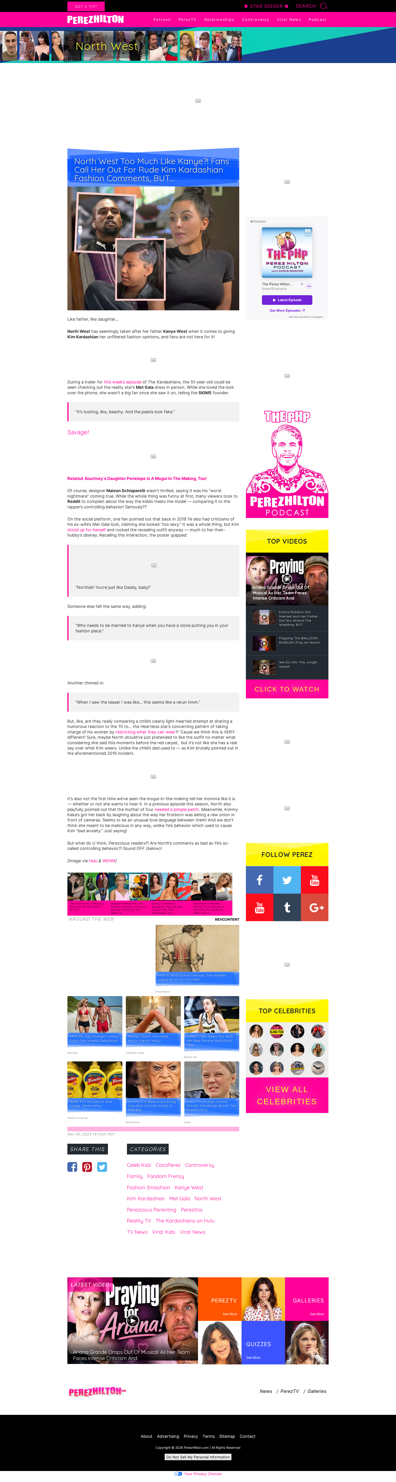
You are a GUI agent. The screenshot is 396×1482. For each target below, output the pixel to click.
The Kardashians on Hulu (185, 1221)
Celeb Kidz (139, 1165)
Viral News (289, 19)
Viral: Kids (163, 1232)
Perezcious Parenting (151, 1210)
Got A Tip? (86, 6)
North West (208, 1198)
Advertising (168, 1436)
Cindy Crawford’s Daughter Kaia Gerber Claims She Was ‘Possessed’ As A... (167, 908)
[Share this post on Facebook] (72, 1167)
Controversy (256, 19)
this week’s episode (122, 382)
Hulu (93, 860)
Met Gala (179, 1198)
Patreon (162, 19)
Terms (209, 1436)
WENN (108, 860)
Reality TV (139, 1221)
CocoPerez (168, 1165)
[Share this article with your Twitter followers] (102, 1167)
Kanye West (189, 1187)
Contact (248, 1436)
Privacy (191, 1436)
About (146, 1436)
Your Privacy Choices (203, 1473)
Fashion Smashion (148, 1187)
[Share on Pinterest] (87, 1167)
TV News (137, 1232)
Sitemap (227, 1436)
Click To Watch (287, 689)
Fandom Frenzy (165, 1176)
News (266, 1391)
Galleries (317, 1391)
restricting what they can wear (145, 732)
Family (135, 1176)
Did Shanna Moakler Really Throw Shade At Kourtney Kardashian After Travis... (208, 908)
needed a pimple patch (177, 809)
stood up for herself (86, 529)
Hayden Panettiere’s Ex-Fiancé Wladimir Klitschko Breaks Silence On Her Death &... (128, 908)
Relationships (219, 19)
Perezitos (192, 1210)
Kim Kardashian (146, 1198)
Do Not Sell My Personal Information (198, 1457)
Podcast (318, 19)
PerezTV (188, 19)
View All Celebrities (287, 1095)
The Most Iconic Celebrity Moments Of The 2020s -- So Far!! (87, 906)
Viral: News (192, 1232)
